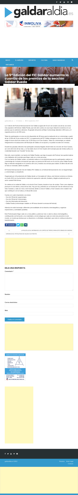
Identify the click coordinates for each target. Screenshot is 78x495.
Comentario (9, 271)
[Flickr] (71, 2)
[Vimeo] (68, 2)
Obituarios (10, 65)
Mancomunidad (59, 60)
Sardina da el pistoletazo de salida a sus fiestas (21, 234)
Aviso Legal (69, 461)
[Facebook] (56, 2)
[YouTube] (64, 2)
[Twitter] (60, 2)
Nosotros (62, 461)
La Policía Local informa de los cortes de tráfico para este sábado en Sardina (46, 230)
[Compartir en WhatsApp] (22, 224)
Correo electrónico (11, 302)
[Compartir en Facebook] (10, 224)
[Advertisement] (39, 43)
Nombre (7, 294)
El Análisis (19, 60)
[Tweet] (18, 224)
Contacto (70, 463)
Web (6, 310)
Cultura (44, 60)
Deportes (32, 60)
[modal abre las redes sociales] (25, 224)
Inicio (8, 60)
